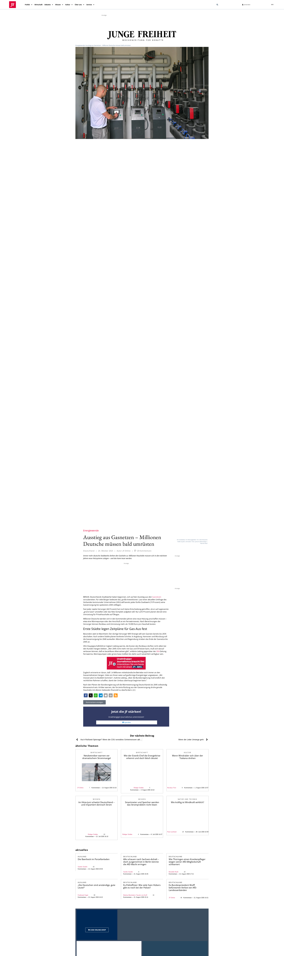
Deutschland (89, 551)
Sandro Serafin (82, 867)
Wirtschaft (38, 5)
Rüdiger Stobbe (139, 788)
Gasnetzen (156, 597)
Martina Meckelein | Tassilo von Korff (135, 895)
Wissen (58, 5)
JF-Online (80, 788)
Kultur (67, 5)
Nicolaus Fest (171, 788)
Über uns (78, 5)
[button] (217, 4)
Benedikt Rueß (173, 872)
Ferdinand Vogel (83, 895)
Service (89, 5)
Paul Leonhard (171, 832)
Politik (27, 5)
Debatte (47, 5)
